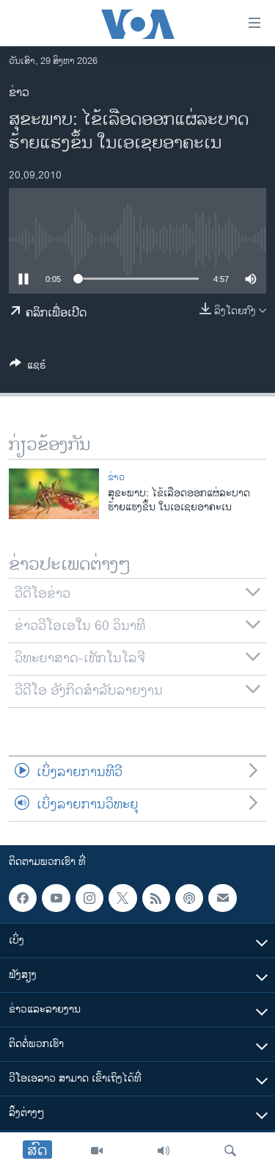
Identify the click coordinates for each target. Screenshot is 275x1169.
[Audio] (164, 1150)
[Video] (97, 1150)
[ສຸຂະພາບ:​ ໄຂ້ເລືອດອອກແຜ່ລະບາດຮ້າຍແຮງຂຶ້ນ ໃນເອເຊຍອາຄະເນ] (54, 493)
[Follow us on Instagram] (89, 898)
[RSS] (156, 898)
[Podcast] (189, 898)
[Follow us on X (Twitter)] (122, 898)
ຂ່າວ (19, 93)
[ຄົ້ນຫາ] (230, 1150)
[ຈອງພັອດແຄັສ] (222, 898)
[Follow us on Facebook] (23, 898)
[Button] (28, 367)
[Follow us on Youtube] (56, 898)
